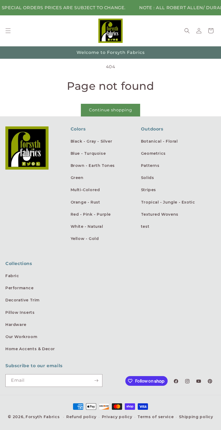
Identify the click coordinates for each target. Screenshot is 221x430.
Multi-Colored (85, 189)
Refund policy (81, 416)
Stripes (148, 189)
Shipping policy (196, 416)
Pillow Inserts (19, 312)
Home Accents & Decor (30, 348)
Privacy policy (117, 416)
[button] (8, 31)
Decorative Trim (22, 300)
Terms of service (155, 416)
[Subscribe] (96, 380)
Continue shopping (110, 109)
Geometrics (153, 153)
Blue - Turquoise (88, 153)
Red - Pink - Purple (91, 214)
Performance (19, 287)
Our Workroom (21, 336)
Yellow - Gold (85, 238)
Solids (147, 177)
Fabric (12, 275)
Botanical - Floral (159, 141)
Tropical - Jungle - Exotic (168, 202)
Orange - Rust (85, 202)
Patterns (150, 165)
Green (77, 177)
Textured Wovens (159, 214)
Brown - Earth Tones (93, 165)
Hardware (15, 324)
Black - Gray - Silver (91, 141)
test (145, 226)
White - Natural (87, 226)
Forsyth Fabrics (43, 416)
